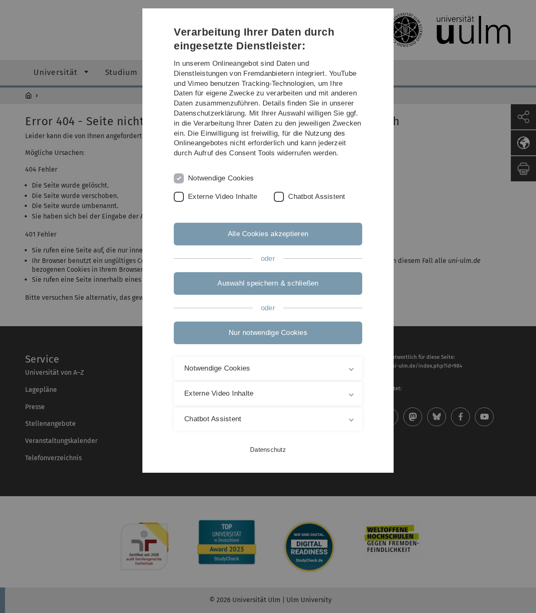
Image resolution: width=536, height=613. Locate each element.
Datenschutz (268, 449)
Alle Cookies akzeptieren (268, 234)
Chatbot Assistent (316, 197)
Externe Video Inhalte (222, 197)
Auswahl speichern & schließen (267, 283)
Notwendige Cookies (221, 178)
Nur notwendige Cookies (268, 333)
